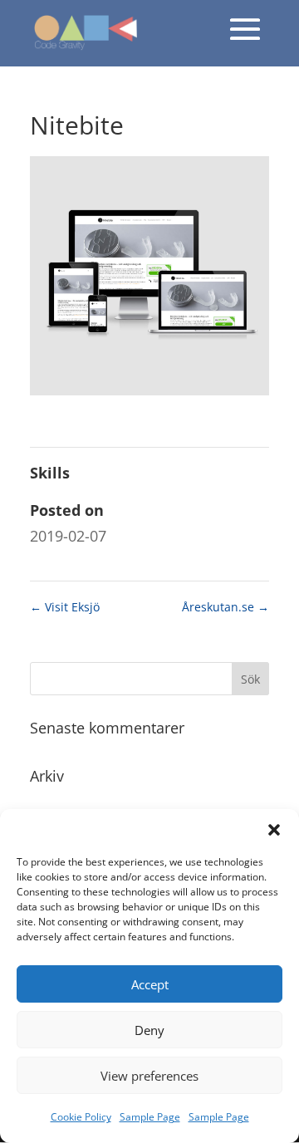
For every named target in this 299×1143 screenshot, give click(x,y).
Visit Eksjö (65, 607)
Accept (150, 984)
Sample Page (150, 1117)
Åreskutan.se (225, 607)
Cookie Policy (81, 1117)
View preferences (149, 1075)
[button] (274, 830)
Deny (149, 1030)
